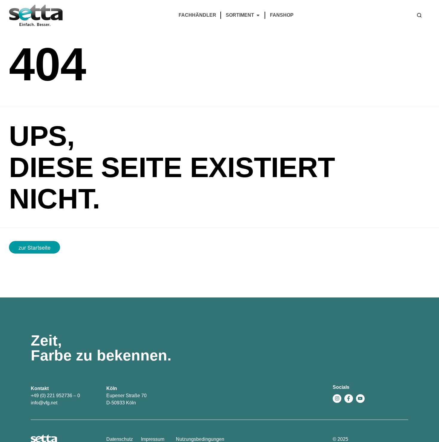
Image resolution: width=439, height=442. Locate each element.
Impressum (152, 439)
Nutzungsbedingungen (200, 439)
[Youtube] (360, 398)
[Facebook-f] (348, 398)
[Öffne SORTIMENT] (258, 15)
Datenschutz (119, 439)
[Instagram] (337, 398)
